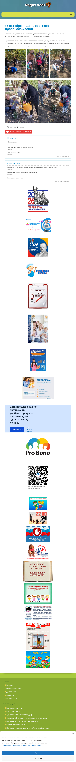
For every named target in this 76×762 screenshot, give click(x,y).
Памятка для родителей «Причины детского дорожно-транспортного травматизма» (32, 167)
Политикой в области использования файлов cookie (22, 745)
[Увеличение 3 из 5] (68, 53)
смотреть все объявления (62, 181)
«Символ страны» (12, 142)
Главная (9, 685)
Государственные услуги (15, 708)
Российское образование (15, 725)
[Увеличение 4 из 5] (35, 84)
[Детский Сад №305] (38, 5)
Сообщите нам (17, 429)
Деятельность (11, 692)
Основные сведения (13, 688)
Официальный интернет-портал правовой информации (26, 718)
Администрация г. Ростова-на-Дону (19, 715)
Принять (38, 753)
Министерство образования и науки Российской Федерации (28, 728)
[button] (73, 734)
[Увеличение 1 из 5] (24, 53)
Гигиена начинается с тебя (15, 178)
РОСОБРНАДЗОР (13, 711)
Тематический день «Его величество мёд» (20, 147)
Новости (21, 127)
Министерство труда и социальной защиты (22, 721)
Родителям (10, 695)
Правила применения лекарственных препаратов (22, 172)
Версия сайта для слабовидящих (20, 131)
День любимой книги (13, 152)
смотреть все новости (63, 156)
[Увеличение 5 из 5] (68, 84)
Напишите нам (11, 698)
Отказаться (38, 758)
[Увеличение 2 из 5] (46, 53)
